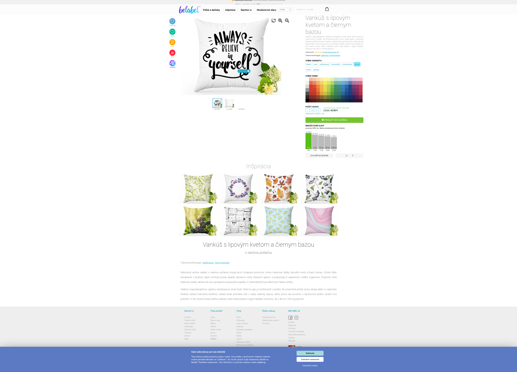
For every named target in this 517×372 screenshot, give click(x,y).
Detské (213, 327)
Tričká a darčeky (211, 9)
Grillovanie (240, 320)
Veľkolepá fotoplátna (244, 330)
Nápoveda (292, 325)
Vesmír (239, 339)
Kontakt (310, 9)
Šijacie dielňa (189, 323)
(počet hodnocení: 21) (331, 52)
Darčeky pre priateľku (244, 345)
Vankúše (187, 333)
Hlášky (213, 323)
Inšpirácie (230, 9)
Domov (187, 336)
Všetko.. (213, 339)
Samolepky (188, 327)
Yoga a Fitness (242, 323)
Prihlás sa (301, 9)
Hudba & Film (215, 330)
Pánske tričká (189, 320)
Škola (238, 317)
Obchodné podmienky (296, 335)
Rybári (238, 336)
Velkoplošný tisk (268, 317)
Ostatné (213, 336)
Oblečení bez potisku (270, 320)
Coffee (239, 333)
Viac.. (186, 339)
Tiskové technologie (296, 331)
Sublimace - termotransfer (330, 55)
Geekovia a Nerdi (243, 342)
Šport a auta (215, 320)
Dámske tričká (190, 330)
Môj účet (291, 341)
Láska (212, 317)
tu (265, 362)
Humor (213, 333)
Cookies (291, 338)
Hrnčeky (187, 317)
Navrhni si (246, 9)
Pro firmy (266, 323)
